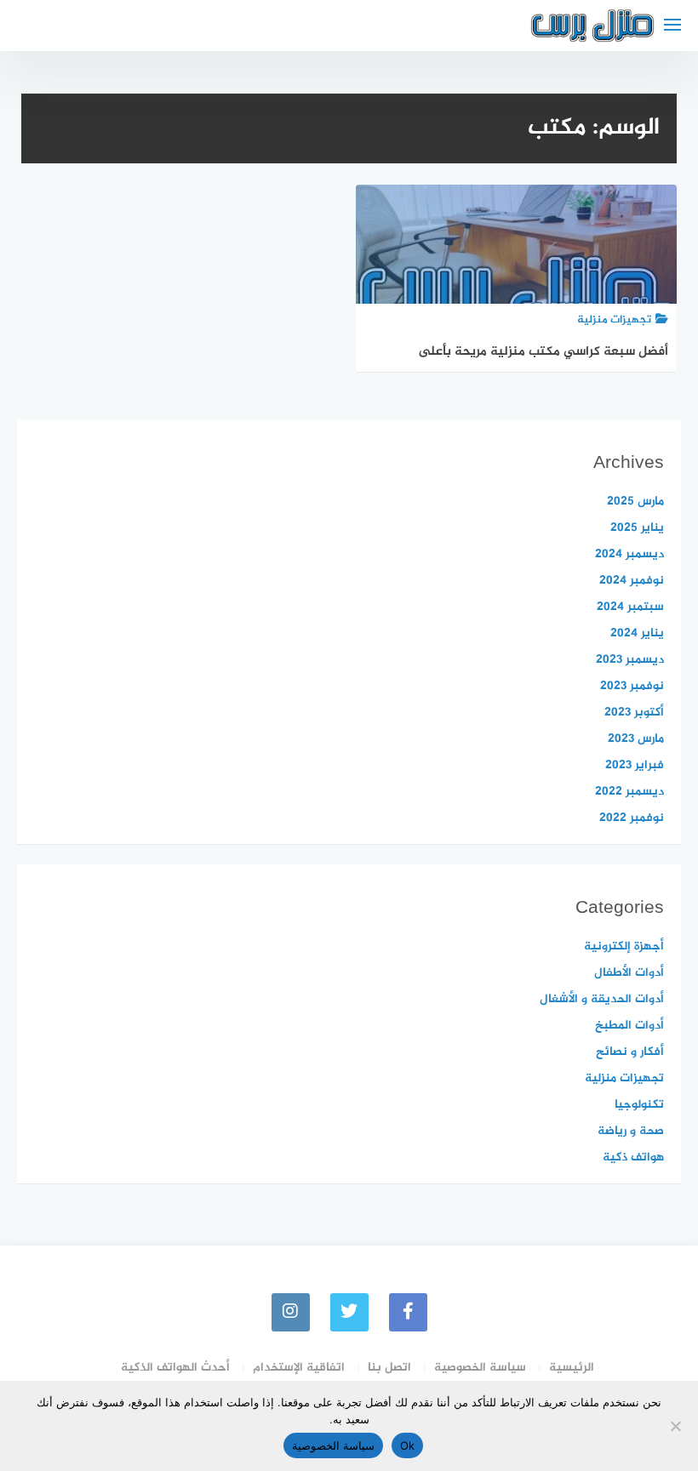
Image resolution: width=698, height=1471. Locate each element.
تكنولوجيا (639, 1105)
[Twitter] (349, 1312)
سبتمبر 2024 (630, 607)
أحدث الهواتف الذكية (175, 1367)
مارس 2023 (636, 739)
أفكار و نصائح (630, 1052)
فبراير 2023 (634, 765)
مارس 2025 (635, 501)
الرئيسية (571, 1367)
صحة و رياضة (631, 1131)
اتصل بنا (389, 1367)
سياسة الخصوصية (480, 1367)
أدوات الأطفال (629, 973)
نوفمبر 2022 (631, 818)
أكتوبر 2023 (634, 712)
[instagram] (291, 1312)
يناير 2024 (637, 633)
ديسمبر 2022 (629, 791)
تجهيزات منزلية (624, 1078)
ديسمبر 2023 (630, 660)
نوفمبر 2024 (631, 580)
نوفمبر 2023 (632, 686)
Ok (407, 1445)
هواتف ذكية (633, 1157)
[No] (676, 1425)
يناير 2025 (637, 528)
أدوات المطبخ (629, 1025)
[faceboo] (408, 1312)
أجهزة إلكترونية (624, 946)
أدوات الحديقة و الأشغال (602, 999)
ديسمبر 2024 (629, 554)
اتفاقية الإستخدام (299, 1367)
